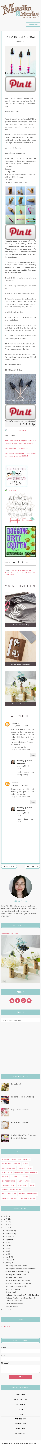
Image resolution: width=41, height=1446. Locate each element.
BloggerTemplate (33, 1443)
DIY (19, 570)
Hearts (5, 1190)
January (8, 1263)
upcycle (17, 573)
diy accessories (8, 1181)
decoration (32, 1194)
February (9, 1260)
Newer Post (9, 867)
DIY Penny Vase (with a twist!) (16, 1266)
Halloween (20, 1404)
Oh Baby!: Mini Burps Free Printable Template (22, 1295)
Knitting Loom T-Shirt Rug (22, 1097)
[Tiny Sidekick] (20, 430)
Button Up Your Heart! (13, 1301)
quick (32, 1185)
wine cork (9, 575)
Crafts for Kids (8, 1168)
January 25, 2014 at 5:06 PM (19, 785)
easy (14, 1160)
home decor (7, 1172)
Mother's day (20, 1424)
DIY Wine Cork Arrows (13, 1277)
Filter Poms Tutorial (19, 1122)
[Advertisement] (20, 1048)
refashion (18, 1172)
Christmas (20, 1394)
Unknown (15, 723)
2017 (5, 1219)
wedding (16, 1164)
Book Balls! (16, 1084)
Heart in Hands (10, 1292)
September (10, 1239)
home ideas (22, 1185)
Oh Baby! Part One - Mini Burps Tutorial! (20, 1298)
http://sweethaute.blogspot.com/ (17, 448)
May (7, 1251)
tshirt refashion (9, 1194)
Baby (30, 1168)
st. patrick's (20, 1434)
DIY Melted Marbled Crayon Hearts (18, 1280)
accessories (16, 1177)
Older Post (31, 867)
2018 (5, 1216)
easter (20, 1409)
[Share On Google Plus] (22, 562)
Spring (20, 1414)
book (13, 1185)
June (7, 1248)
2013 (5, 1309)
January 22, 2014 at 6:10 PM (19, 726)
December (9, 1231)
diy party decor (28, 1198)
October (9, 1236)
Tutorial (9, 573)
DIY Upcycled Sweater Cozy (15, 1274)
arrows (14, 570)
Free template (31, 1172)
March (8, 1257)
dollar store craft (10, 1198)
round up (22, 1168)
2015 (5, 1225)
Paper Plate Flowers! (19, 1109)
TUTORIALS (5, 1326)
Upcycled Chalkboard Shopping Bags (18, 1283)
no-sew (5, 1177)
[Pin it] (27, 562)
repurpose (26, 570)
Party (25, 1164)
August (8, 1242)
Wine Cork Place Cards (9, 934)
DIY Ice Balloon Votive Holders (16, 1286)
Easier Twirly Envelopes (14, 1304)
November (9, 1233)
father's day (20, 1419)
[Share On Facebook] (18, 562)
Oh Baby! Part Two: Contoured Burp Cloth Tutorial (24, 1136)
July (7, 1245)
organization (24, 1181)
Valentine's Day (28, 573)
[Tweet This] (14, 562)
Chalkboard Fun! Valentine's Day (17, 1272)
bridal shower (16, 1190)
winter (22, 1194)
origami (5, 1185)
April (7, 1254)
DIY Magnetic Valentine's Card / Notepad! (20, 1269)
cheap (25, 1177)
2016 (5, 1222)
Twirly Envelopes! (11, 1307)
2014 (5, 1228)
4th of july (20, 1429)
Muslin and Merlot (14, 1443)
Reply (33, 755)
